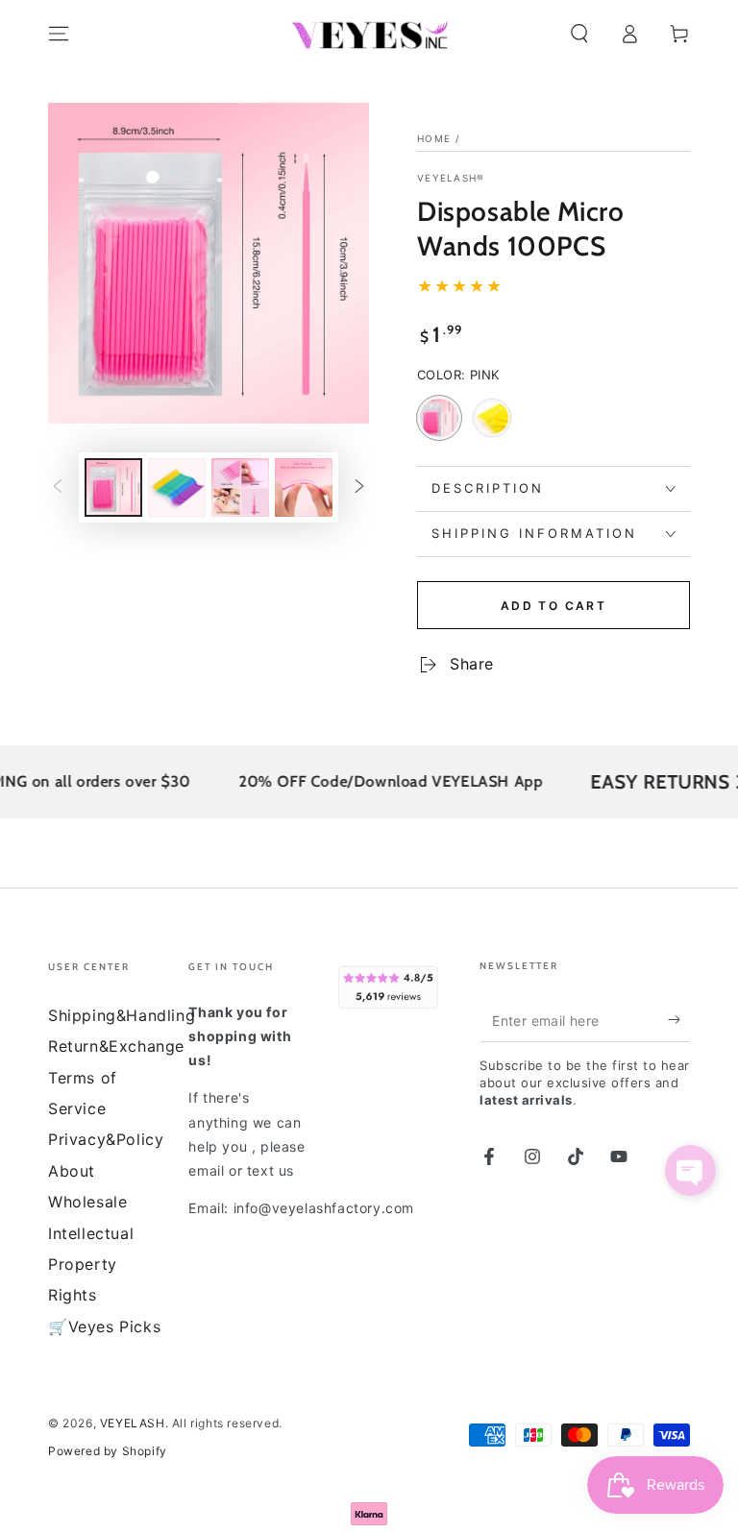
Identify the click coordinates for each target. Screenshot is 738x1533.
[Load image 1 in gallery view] (113, 487)
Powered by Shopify (107, 1451)
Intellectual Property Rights (91, 1264)
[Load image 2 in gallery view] (177, 487)
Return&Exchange (116, 1046)
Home (434, 138)
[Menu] (59, 33)
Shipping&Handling (121, 1015)
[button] (579, 33)
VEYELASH (132, 1423)
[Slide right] (359, 487)
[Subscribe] (679, 1020)
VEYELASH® (451, 177)
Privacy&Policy (105, 1139)
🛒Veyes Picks (104, 1326)
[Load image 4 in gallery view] (303, 487)
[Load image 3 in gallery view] (240, 487)
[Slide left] (58, 487)
